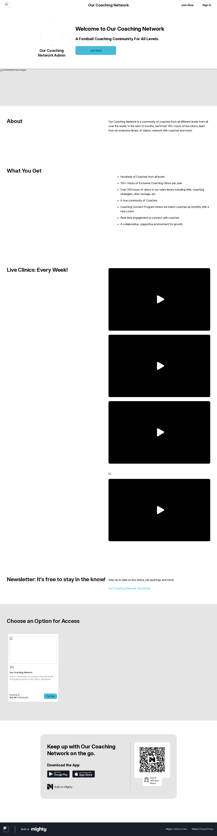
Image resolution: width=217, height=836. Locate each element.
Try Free (50, 696)
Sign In (206, 5)
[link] (33, 668)
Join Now (187, 5)
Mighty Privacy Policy (202, 829)
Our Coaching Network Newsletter (129, 588)
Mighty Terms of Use (176, 829)
